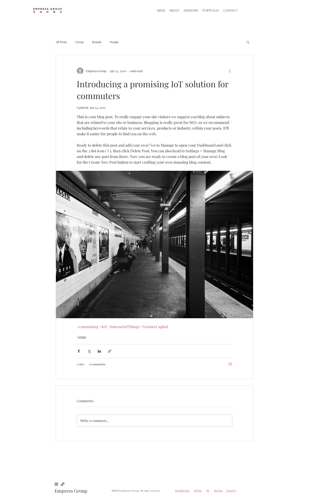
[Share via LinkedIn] (99, 351)
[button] (248, 42)
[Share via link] (110, 351)
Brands (96, 42)
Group (79, 42)
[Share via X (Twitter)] (89, 351)
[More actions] (229, 70)
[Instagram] (56, 484)
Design (114, 42)
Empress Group (71, 491)
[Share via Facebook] (79, 351)
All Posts (61, 42)
